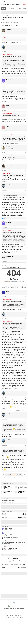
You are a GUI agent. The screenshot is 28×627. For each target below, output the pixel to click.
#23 (25, 190)
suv (10, 567)
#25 (25, 261)
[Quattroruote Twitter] (16, 610)
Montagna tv (15, 619)
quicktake (5, 494)
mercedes (14, 564)
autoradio (7, 558)
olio (5, 566)
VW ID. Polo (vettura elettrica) (9, 532)
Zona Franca (6, 530)
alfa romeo (10, 557)
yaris (2, 569)
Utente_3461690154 (22, 517)
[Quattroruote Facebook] (10, 610)
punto (23, 566)
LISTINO (11, 25)
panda (10, 566)
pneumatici (13, 566)
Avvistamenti (20, 486)
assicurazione (14, 557)
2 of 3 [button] (14, 474)
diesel (7, 562)
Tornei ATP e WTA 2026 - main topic (10, 548)
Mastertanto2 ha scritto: (7, 230)
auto (20, 557)
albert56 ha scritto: (6, 88)
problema (19, 566)
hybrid (11, 564)
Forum (3, 8)
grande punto (7, 564)
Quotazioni (18, 4)
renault (3, 567)
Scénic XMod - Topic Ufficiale (8, 492)
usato (19, 567)
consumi (3, 562)
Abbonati (25, 4)
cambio (21, 558)
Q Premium (3, 4)
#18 (25, 85)
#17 (25, 51)
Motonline (21, 617)
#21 (25, 152)
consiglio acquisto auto (19, 560)
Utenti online (5, 498)
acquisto (3, 557)
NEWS (18, 25)
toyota (16, 567)
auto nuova (24, 557)
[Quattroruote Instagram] (11, 610)
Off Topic (5, 540)
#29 (25, 419)
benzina (15, 558)
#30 (25, 445)
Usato (13, 4)
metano (17, 564)
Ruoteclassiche (15, 617)
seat (6, 567)
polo (16, 566)
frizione (18, 562)
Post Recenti (5, 526)
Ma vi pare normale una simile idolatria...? (11, 537)
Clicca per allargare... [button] (14, 65)
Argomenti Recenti (11, 8)
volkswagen (23, 567)
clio (6, 560)
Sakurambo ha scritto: (7, 54)
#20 (25, 131)
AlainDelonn (5, 22)
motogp (21, 564)
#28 (25, 397)
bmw (18, 558)
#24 (25, 227)
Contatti (6, 608)
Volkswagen (6, 535)
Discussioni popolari (7, 483)
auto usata (3, 558)
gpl (3, 564)
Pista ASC (20, 619)
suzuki (13, 567)
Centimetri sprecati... (8, 528)
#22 (25, 170)
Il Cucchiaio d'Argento (18, 615)
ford (15, 562)
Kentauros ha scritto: (6, 155)
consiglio (13, 560)
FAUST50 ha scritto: (6, 37)
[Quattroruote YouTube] (14, 610)
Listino (9, 4)
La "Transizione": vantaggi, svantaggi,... (8, 487)
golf (24, 562)
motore (24, 564)
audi (18, 557)
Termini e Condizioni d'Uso (18, 608)
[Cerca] (26, 8)
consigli (9, 560)
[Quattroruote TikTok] (13, 610)
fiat (10, 562)
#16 (25, 34)
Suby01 (19, 494)
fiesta (13, 562)
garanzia (21, 562)
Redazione (10, 608)
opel (7, 566)
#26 (25, 296)
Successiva (19, 474)
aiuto (6, 557)
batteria (11, 558)
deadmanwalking (20, 487)
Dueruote (11, 615)
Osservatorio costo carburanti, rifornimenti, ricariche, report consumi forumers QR (15, 543)
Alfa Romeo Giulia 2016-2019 (21, 492)
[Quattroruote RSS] (18, 610)
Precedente (9, 474)
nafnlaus (5, 488)
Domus (7, 615)
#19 (25, 110)
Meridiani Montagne (8, 617)
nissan (3, 566)
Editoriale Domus (8, 619)
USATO (15, 25)
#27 (25, 318)
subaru (8, 567)
